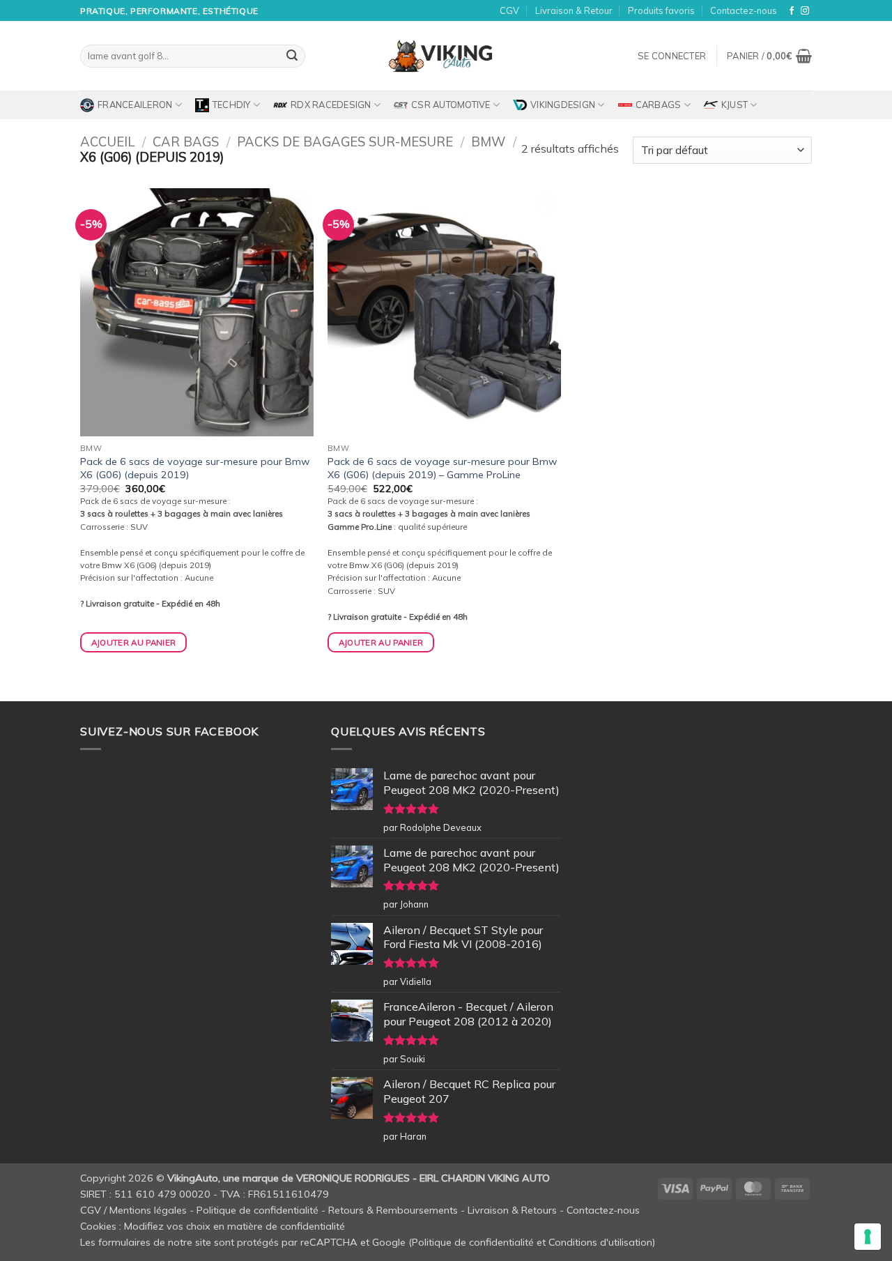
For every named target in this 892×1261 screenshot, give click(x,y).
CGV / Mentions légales (133, 1210)
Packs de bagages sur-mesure (345, 142)
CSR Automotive (451, 104)
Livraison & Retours (512, 1210)
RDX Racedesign (331, 104)
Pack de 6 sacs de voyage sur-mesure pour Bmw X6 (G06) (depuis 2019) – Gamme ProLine (443, 468)
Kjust (734, 104)
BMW (488, 142)
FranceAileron (135, 104)
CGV (509, 10)
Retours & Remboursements (393, 1210)
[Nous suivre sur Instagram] (805, 11)
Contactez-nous (743, 10)
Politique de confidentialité (257, 1210)
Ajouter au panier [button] (133, 642)
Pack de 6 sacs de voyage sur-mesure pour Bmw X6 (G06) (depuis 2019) (195, 468)
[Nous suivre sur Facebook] (791, 11)
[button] (672, 56)
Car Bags (186, 142)
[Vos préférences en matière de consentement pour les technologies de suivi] (867, 1236)
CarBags (659, 104)
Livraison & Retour (574, 10)
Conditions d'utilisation (600, 1242)
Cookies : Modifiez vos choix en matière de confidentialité (212, 1226)
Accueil (107, 142)
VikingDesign (562, 104)
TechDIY (232, 104)
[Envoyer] (292, 56)
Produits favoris (661, 10)
